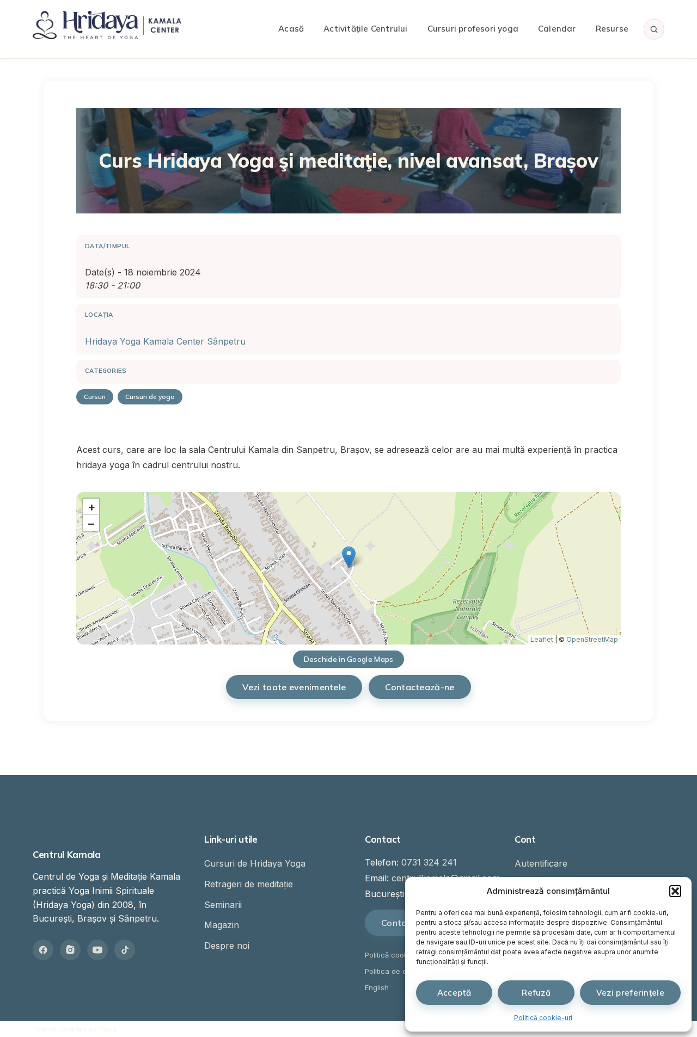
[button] (675, 891)
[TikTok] (124, 950)
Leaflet (541, 639)
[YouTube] (97, 950)
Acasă (291, 28)
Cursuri (95, 396)
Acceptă (454, 992)
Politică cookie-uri (543, 1018)
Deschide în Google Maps (349, 659)
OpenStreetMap (592, 639)
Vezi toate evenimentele (294, 687)
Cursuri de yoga (150, 396)
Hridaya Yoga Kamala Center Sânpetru (165, 341)
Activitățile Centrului (365, 28)
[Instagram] (70, 950)
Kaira (108, 1028)
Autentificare (541, 863)
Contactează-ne (419, 687)
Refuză (536, 992)
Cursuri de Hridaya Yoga (254, 863)
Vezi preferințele (630, 992)
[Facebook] (43, 950)
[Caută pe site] (654, 29)
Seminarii (223, 904)
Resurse (612, 28)
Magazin (221, 924)
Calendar (557, 28)
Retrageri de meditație (248, 884)
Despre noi (226, 945)
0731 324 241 (429, 862)
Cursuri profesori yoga (472, 28)
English (377, 987)
